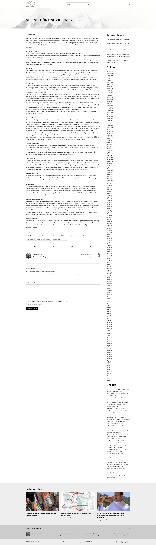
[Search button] (88, 4)
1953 (108, 228)
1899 (108, 344)
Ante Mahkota (65, 235)
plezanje (111, 445)
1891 (108, 361)
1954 (108, 226)
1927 (108, 284)
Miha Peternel (111, 428)
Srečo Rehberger (112, 462)
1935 (108, 266)
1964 (108, 204)
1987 (108, 155)
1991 (108, 146)
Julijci (48, 239)
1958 (108, 217)
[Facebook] (129, 4)
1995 (108, 138)
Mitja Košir (110, 430)
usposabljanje (120, 470)
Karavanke (119, 419)
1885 (108, 367)
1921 (108, 296)
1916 (108, 307)
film (109, 402)
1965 (108, 202)
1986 (108, 157)
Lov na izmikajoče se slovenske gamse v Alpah (93, 534)
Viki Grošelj (118, 473)
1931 (108, 275)
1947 (108, 241)
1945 (108, 245)
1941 (108, 253)
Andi (119, 391)
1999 (108, 129)
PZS (126, 449)
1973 (108, 185)
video (110, 473)
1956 (108, 221)
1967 (108, 198)
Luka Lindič (111, 423)
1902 (108, 337)
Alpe (110, 389)
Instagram (118, 410)
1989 (108, 151)
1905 (108, 331)
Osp (116, 436)
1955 (108, 223)
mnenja (117, 430)
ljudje (121, 421)
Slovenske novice (113, 455)
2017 (108, 91)
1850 (108, 378)
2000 (108, 127)
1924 (108, 290)
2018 (108, 88)
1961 (108, 211)
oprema (110, 436)
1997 (108, 133)
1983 (108, 163)
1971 (108, 189)
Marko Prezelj (111, 425)
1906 (108, 329)
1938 (108, 260)
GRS (120, 406)
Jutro (117, 417)
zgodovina (122, 475)
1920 (108, 299)
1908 (108, 324)
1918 (108, 303)
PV (121, 449)
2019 (108, 86)
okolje (125, 434)
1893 (108, 356)
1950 (108, 234)
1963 (108, 206)
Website (78, 275)
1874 (108, 374)
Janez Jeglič (111, 415)
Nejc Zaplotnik (111, 432)
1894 (108, 354)
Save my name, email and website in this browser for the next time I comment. (48, 301)
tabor (109, 464)
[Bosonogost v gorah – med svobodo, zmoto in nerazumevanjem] (42, 501)
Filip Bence (122, 400)
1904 (108, 333)
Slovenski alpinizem (113, 457)
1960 (108, 213)
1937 (108, 262)
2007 (108, 112)
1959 (108, 215)
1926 (108, 286)
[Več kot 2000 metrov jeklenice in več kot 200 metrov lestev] (78, 501)
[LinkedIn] (90, 247)
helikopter (111, 408)
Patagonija (110, 438)
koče (109, 421)
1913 (108, 313)
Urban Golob (110, 470)
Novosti (105, 4)
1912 (108, 316)
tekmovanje (117, 464)
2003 (108, 121)
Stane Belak (122, 462)
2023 (108, 78)
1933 (108, 271)
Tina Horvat (110, 466)
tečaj (125, 464)
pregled (119, 447)
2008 (108, 110)
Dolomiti (126, 397)
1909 (108, 322)
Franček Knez (111, 404)
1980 (108, 170)
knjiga (127, 419)
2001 (108, 125)
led (114, 421)
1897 (108, 348)
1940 (108, 256)
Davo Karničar (111, 397)
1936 (108, 264)
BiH (109, 395)
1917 (108, 305)
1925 (108, 288)
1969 (108, 193)
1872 (108, 376)
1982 (108, 166)
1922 (108, 294)
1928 (108, 281)
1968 (108, 196)
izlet (109, 413)
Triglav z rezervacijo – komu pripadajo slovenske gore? (121, 534)
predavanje (56, 239)
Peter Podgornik (120, 440)
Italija (125, 410)
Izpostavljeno (122, 4)
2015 (108, 95)
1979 (108, 172)
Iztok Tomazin (116, 413)
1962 (108, 208)
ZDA (116, 475)
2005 (108, 116)
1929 (108, 279)
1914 (108, 311)
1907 (108, 326)
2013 (108, 99)
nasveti (125, 430)
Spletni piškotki (67, 542)
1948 (108, 239)
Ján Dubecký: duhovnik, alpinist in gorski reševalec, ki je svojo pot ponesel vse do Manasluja (110, 515)
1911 (108, 318)
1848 (108, 380)
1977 (108, 176)
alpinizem (55, 235)
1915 (108, 309)
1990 (108, 148)
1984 (108, 161)
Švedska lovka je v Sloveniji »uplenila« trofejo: (67, 534)
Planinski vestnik (112, 443)
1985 (108, 159)
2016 (108, 93)
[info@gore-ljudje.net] (116, 542)
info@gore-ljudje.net (124, 542)
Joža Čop (119, 415)
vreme (126, 473)
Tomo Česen (111, 468)
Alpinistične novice (43, 235)
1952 (108, 230)
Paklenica (122, 436)
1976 (108, 179)
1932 (108, 273)
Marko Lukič (119, 423)
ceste (119, 395)
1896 (108, 350)
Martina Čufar (120, 425)
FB (109, 400)
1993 (108, 142)
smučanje (124, 457)
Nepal (118, 432)
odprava (119, 434)
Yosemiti (110, 475)
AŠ (126, 393)
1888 (108, 363)
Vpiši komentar (30, 283)
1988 (108, 153)
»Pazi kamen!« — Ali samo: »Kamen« (118, 50)
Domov (99, 4)
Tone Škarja (121, 468)
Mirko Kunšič (120, 428)
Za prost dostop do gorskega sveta (40, 534)
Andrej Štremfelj (112, 393)
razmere (110, 451)
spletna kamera (111, 460)
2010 (108, 106)
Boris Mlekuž (76, 235)
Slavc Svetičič (111, 453)
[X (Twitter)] (53, 247)
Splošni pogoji (78, 542)
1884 (108, 369)
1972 (108, 187)
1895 (108, 352)
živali (115, 477)
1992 (108, 144)
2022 (108, 80)
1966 (108, 200)
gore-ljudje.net (31, 6)
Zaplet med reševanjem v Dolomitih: (118, 39)
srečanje (120, 460)
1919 (108, 301)
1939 (108, 258)
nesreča (111, 434)
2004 (108, 118)
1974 (108, 183)
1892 (108, 358)
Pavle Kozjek (119, 438)
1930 (108, 277)
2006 (108, 114)
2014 (108, 97)
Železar (110, 477)
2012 (108, 101)
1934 (108, 268)
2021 (108, 82)
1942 (108, 251)
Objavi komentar (32, 308)
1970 (108, 191)
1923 (108, 292)
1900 (108, 341)
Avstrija (121, 393)
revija (65, 239)
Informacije (112, 4)
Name (28, 275)
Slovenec (119, 453)
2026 (108, 71)
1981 (108, 168)
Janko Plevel (39, 239)
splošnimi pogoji (38, 304)
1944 (108, 247)
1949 (108, 236)
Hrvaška (110, 410)
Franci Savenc (87, 235)
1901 (108, 339)
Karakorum (110, 419)
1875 (108, 371)
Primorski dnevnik (112, 449)
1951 (108, 232)
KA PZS (123, 417)
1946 (108, 243)
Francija (114, 402)
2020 (108, 84)
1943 (108, 249)
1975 (108, 181)
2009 (108, 108)
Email (53, 275)
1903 (108, 335)
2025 (108, 73)
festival (115, 400)
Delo (118, 397)
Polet (123, 445)
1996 (108, 136)
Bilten (114, 395)
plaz (120, 443)
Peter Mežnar (111, 440)
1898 (108, 346)
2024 (108, 76)
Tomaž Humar (119, 466)
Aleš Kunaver (31, 235)
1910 (108, 320)
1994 (108, 140)
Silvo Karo (118, 451)
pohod (118, 445)
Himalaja (120, 408)
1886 (108, 365)
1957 (108, 219)
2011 (108, 103)
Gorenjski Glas (121, 404)
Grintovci (30, 239)
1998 (108, 131)
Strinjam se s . (35, 304)
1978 (108, 174)
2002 (108, 123)
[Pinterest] (72, 247)
